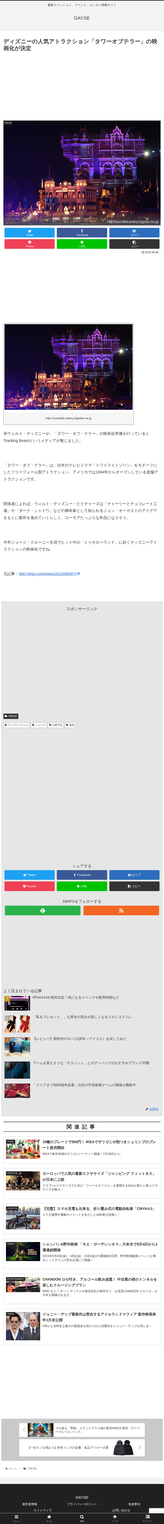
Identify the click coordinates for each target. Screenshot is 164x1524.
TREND (12, 716)
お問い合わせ (121, 1510)
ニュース (40, 724)
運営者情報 (29, 1504)
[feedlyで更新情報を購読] (42, 910)
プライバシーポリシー (82, 1504)
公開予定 (57, 724)
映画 (71, 724)
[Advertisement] (82, 85)
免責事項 (134, 1504)
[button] (151, 808)
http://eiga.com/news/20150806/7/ (47, 574)
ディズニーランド (18, 724)
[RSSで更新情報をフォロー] (121, 910)
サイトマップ (43, 1510)
